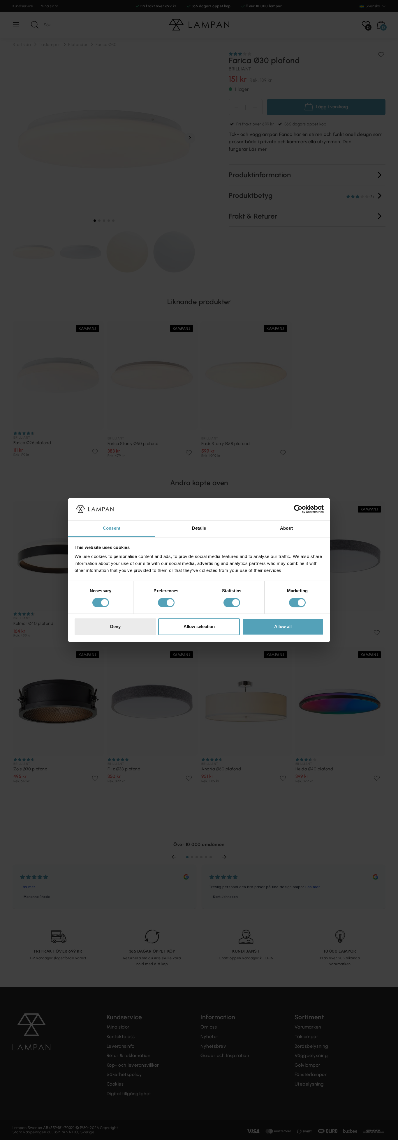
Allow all (283, 626)
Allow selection (199, 626)
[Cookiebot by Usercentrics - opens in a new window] (298, 509)
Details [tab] (199, 528)
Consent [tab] (111, 528)
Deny (115, 626)
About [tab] (286, 528)
